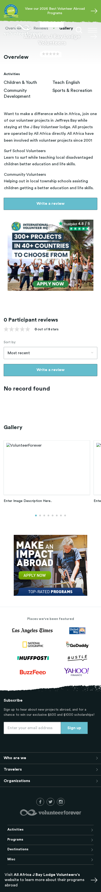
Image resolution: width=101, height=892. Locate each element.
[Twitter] (50, 802)
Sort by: (10, 342)
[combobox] (50, 353)
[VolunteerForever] (23, 30)
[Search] (79, 30)
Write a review (50, 204)
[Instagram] (61, 802)
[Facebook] (40, 802)
